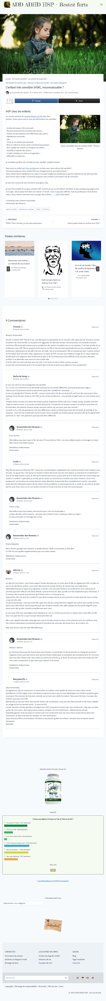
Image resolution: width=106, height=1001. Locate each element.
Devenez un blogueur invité (16, 959)
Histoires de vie (45, 959)
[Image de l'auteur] (7, 92)
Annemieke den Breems (20, 93)
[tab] (48, 298)
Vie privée (42, 986)
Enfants (46, 209)
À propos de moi (45, 963)
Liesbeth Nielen (85, 275)
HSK (38, 209)
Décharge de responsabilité (26, 986)
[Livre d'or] (53, 925)
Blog (74, 956)
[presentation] (19, 248)
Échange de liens (11, 963)
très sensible (12, 209)
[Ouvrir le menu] (101, 4)
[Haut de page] (100, 998)
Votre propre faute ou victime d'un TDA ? (84, 221)
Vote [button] (53, 870)
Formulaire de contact (14, 956)
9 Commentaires (72, 93)
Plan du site (52, 986)
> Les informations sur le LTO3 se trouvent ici (53, 881)
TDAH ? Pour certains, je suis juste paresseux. (24, 221)
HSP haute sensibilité (59, 83)
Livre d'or (76, 963)
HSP (57, 194)
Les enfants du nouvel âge (16, 83)
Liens (61, 986)
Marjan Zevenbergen (19, 268)
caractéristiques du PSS (33, 116)
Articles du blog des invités (38, 83)
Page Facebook (79, 959)
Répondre (95, 327)
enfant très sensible (26, 209)
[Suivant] (97, 268)
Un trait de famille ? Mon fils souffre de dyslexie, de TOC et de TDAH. (86, 268)
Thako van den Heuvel (54, 287)
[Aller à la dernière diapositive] (8, 268)
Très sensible (30, 168)
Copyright (9, 986)
